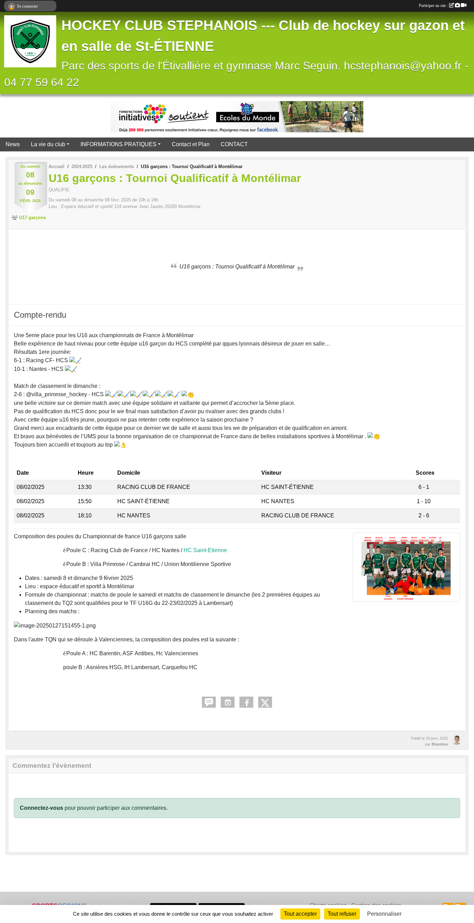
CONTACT (234, 144)
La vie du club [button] (48, 144)
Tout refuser (342, 914)
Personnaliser (384, 914)
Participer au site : (434, 5)
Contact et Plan (191, 144)
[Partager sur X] (265, 702)
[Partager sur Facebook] (246, 702)
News (13, 144)
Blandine (440, 744)
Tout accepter (300, 914)
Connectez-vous (41, 808)
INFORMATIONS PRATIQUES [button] (118, 144)
